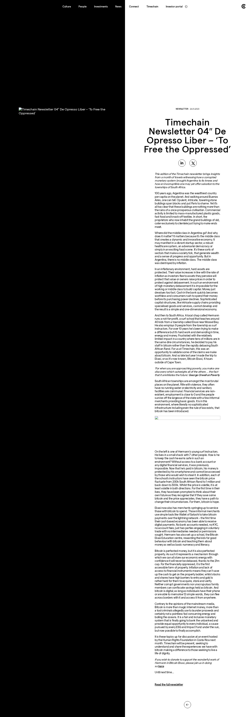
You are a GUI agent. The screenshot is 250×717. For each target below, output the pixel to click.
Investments (101, 6)
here (161, 666)
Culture (66, 6)
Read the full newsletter (169, 684)
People (83, 6)
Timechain (152, 6)
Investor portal (174, 6)
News (118, 6)
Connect (134, 6)
